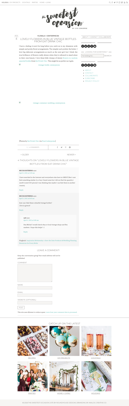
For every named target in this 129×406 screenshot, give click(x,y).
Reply (21, 190)
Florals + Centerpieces (48, 36)
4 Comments (34, 147)
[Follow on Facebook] (82, 46)
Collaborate (105, 37)
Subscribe (90, 78)
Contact (94, 37)
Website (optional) (27, 300)
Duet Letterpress (48, 141)
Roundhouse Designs (66, 403)
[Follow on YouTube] (94, 46)
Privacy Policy (92, 81)
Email (20, 292)
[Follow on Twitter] (85, 46)
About (85, 37)
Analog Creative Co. (98, 403)
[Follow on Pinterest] (91, 46)
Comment (22, 263)
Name (20, 285)
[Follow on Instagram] (88, 46)
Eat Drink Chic (41, 61)
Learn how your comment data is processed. (61, 312)
